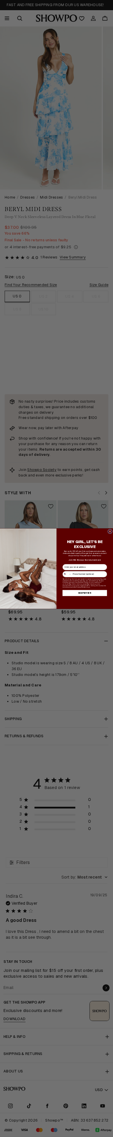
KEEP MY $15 (84, 593)
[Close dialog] (110, 531)
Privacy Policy (80, 587)
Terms (88, 587)
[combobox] (67, 574)
